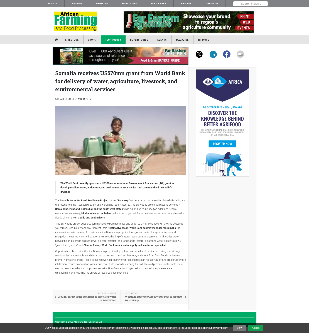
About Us (52, 3)
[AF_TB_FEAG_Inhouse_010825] (188, 22)
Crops (92, 39)
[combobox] (250, 3)
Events (162, 39)
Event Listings (129, 3)
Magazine (182, 39)
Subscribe (186, 3)
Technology (113, 39)
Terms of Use (211, 3)
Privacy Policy (158, 3)
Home (56, 39)
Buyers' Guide (139, 39)
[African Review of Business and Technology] (76, 21)
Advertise (77, 3)
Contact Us (102, 3)
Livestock (72, 39)
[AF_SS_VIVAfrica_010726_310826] (222, 123)
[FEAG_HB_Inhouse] (120, 56)
